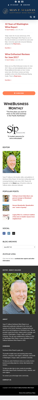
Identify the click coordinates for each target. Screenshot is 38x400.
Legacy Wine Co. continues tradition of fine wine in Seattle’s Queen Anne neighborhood (23, 216)
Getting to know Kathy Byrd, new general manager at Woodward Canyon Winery (22, 198)
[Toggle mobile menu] (34, 17)
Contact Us (7, 380)
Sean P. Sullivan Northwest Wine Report (24, 387)
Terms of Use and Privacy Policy (27, 393)
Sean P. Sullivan (10, 29)
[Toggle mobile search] (31, 17)
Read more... (17, 44)
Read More (7, 48)
